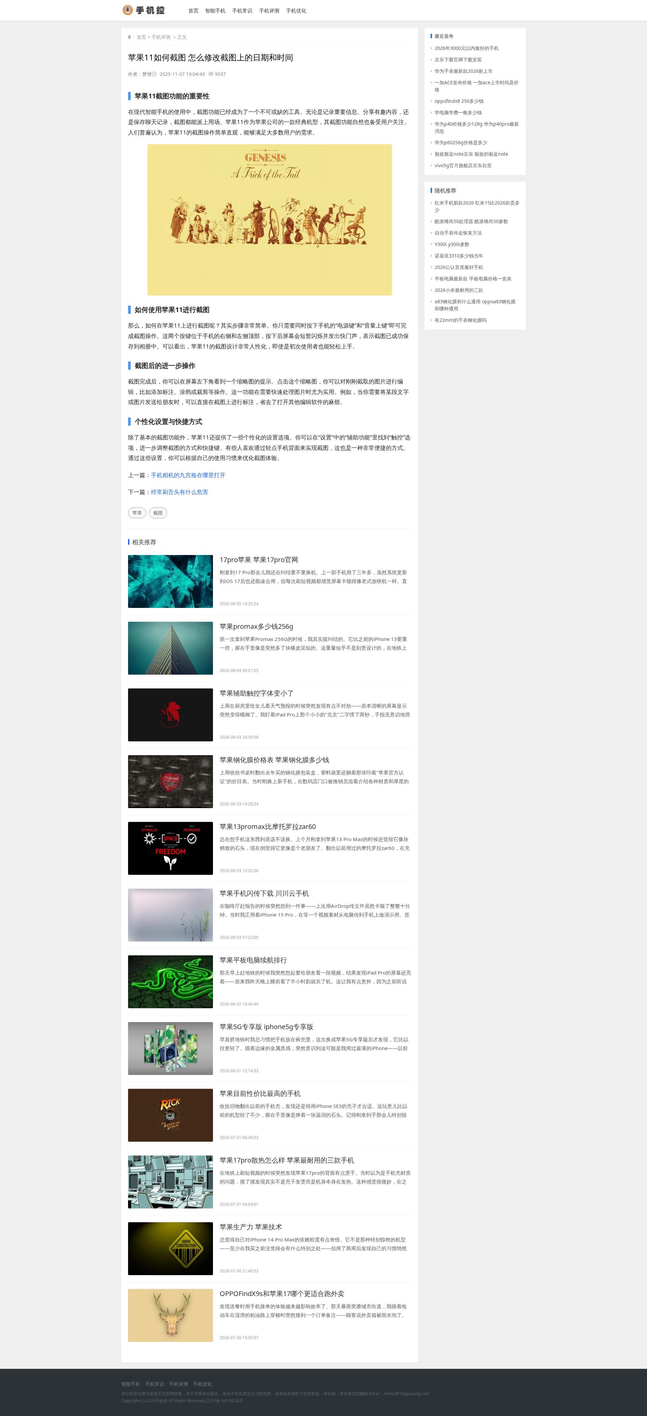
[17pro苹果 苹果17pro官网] (170, 581)
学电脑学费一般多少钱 (458, 112)
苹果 (137, 513)
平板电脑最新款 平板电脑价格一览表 (473, 278)
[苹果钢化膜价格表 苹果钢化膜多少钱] (170, 781)
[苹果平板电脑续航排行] (170, 981)
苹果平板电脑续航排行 (253, 959)
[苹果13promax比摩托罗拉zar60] (170, 848)
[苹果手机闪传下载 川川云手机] (170, 915)
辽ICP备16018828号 (224, 1401)
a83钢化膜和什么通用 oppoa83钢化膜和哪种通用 (475, 305)
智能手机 (215, 10)
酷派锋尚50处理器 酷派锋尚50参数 (471, 221)
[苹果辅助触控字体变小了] (170, 714)
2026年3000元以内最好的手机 (467, 48)
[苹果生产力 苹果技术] (170, 1248)
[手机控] (146, 13)
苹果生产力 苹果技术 (251, 1226)
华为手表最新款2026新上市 (464, 71)
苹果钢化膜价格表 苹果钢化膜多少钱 (274, 759)
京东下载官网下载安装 (458, 59)
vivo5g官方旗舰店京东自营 (463, 165)
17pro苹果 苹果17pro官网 (259, 559)
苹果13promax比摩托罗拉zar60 (268, 826)
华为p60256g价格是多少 (461, 142)
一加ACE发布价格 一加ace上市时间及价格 (477, 86)
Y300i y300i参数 (452, 244)
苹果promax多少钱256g (256, 626)
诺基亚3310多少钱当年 (459, 255)
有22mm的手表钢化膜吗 (461, 320)
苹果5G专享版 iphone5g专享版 (266, 1026)
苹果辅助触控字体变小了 (257, 693)
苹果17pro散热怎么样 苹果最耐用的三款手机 (287, 1160)
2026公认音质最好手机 (459, 267)
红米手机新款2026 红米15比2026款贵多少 (477, 206)
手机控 (162, 1401)
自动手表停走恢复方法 (458, 232)
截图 (158, 513)
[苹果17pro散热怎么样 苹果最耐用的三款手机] (170, 1182)
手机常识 (242, 10)
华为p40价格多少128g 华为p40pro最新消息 (477, 127)
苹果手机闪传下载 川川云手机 (264, 893)
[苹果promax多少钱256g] (170, 648)
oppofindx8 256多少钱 (459, 101)
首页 (193, 10)
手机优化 (296, 10)
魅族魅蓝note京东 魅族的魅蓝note (471, 154)
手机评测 (269, 10)
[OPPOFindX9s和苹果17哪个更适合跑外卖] (170, 1315)
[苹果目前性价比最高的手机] (170, 1115)
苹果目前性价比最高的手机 (260, 1093)
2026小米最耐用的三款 (459, 290)
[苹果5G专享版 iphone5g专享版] (170, 1048)
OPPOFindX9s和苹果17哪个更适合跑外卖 (282, 1293)
